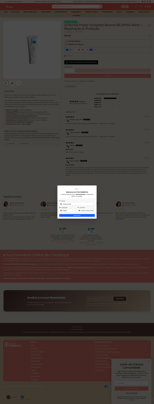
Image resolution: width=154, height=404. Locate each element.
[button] (77, 204)
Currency (82, 207)
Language (64, 207)
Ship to (63, 201)
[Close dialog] (95, 187)
